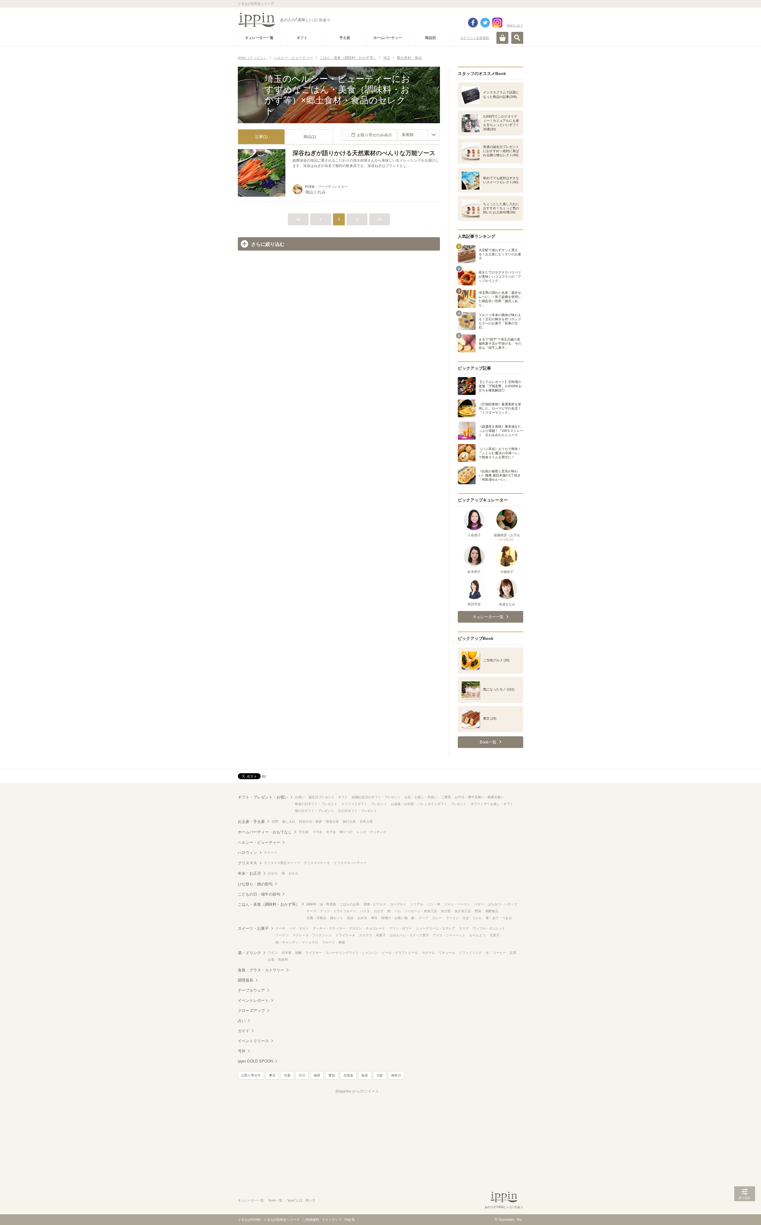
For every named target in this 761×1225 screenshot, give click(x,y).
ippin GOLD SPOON (255, 1061)
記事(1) (261, 137)
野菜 (478, 911)
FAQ (348, 1219)
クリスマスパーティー (350, 863)
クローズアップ (251, 1010)
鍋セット (336, 918)
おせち (273, 873)
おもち (293, 873)
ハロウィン (247, 852)
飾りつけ (346, 832)
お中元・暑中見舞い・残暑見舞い (479, 797)
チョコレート (375, 928)
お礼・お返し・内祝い (421, 797)
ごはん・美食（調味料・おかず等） (269, 904)
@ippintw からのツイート (357, 1091)
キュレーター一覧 (251, 1200)
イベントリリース (253, 1041)
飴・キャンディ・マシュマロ (297, 942)
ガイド (243, 1031)
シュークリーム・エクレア (435, 928)
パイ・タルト (299, 928)
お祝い (300, 797)
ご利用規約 (311, 1219)
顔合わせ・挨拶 (310, 821)
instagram (497, 23)
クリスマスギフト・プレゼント (364, 804)
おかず (378, 911)
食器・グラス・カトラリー (261, 970)
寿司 (374, 918)
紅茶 (513, 952)
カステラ (365, 935)
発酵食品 (491, 911)
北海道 (348, 1075)
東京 (272, 1075)
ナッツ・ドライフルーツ (338, 911)
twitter (485, 23)
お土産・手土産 (251, 821)
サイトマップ (332, 1219)
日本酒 (286, 952)
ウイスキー (314, 952)
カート (502, 38)
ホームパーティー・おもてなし (265, 832)
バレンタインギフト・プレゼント (442, 804)
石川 (302, 1075)
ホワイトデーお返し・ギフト (492, 804)
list (264, 776)
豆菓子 (494, 935)
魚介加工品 (463, 911)
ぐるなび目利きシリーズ (282, 1219)
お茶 (271, 959)
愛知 (331, 1075)
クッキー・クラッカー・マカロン (337, 928)
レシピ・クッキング (371, 832)
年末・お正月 (249, 873)
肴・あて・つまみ (499, 918)
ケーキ (280, 928)
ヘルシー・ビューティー (259, 842)
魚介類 (446, 911)
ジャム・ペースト (457, 904)
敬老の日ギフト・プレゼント (316, 804)
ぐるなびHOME (249, 1219)
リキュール (447, 952)
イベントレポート (253, 1000)
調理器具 (245, 980)
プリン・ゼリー (400, 928)
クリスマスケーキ (317, 863)
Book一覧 (275, 1200)
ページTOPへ (744, 1211)
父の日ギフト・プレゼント (357, 810)
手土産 (304, 832)
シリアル (416, 904)
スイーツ (270, 852)
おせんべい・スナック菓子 (409, 935)
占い (242, 1020)
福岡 (317, 1075)
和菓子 (381, 935)
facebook (473, 23)
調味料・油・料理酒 (321, 904)
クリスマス (247, 863)
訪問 (275, 821)
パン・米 (433, 904)
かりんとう (477, 935)
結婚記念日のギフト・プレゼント (376, 797)
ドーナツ (282, 935)
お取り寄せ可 (251, 1075)
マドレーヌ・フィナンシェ (312, 935)
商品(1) (310, 137)
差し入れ (288, 821)
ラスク (464, 928)
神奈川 (396, 1075)
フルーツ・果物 (333, 942)
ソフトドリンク (470, 952)
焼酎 (298, 952)
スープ (423, 918)
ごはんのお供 (349, 904)
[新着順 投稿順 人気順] (419, 134)
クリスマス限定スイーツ (282, 863)
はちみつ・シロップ (502, 904)
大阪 (379, 1075)
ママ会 (317, 832)
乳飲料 (283, 959)
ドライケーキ (345, 935)
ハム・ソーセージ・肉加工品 (415, 911)
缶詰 (350, 918)
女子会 (331, 832)
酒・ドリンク (249, 953)
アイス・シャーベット (449, 935)
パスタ (365, 911)
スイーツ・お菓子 (253, 928)
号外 (242, 1051)
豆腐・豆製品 (316, 918)
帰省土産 (332, 821)
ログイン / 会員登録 (474, 38)
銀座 (364, 1075)
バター (479, 904)
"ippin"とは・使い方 (301, 1200)
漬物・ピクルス (374, 904)
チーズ (311, 911)
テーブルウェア (251, 990)
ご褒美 (446, 797)
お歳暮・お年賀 (402, 804)
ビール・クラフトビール (400, 952)
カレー (437, 918)
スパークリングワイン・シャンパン (352, 952)
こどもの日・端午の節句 (259, 894)
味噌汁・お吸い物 (394, 918)
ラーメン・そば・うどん (464, 918)
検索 (517, 38)
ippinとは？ (515, 25)
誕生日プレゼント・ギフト (328, 797)
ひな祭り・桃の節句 (255, 884)
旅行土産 (349, 821)
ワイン (273, 952)
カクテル (428, 952)
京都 (287, 1075)
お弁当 (362, 918)
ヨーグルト (398, 904)
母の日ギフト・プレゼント (314, 810)
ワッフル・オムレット (489, 928)
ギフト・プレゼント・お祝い (263, 797)
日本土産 (366, 821)
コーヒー (499, 952)
